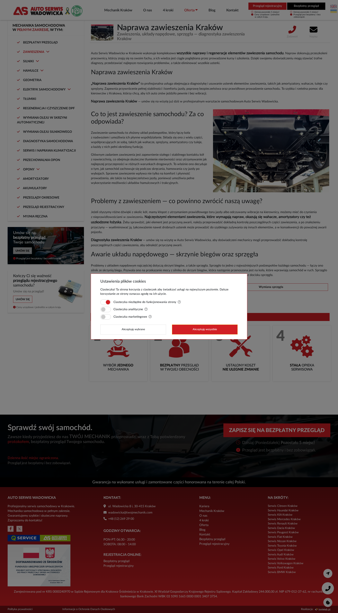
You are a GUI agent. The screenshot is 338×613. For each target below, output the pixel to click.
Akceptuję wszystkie (205, 329)
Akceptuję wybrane (133, 329)
